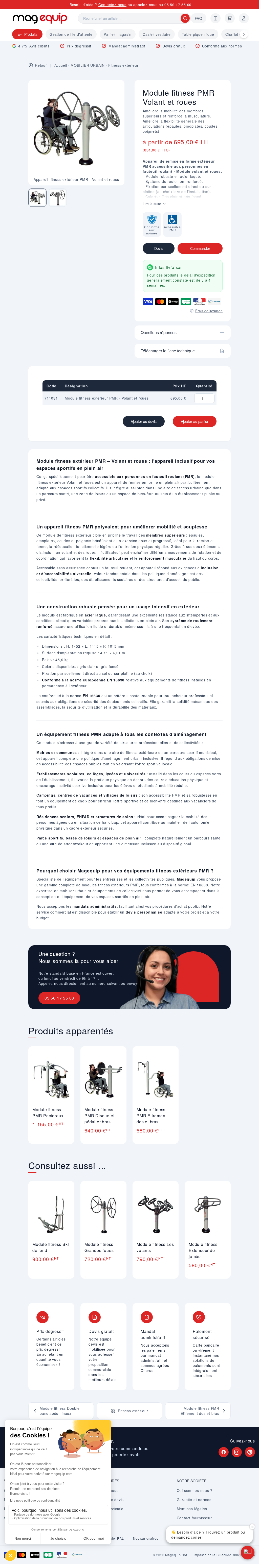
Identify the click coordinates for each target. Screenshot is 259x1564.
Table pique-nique (198, 34)
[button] (247, 1552)
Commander (200, 248)
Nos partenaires (145, 1538)
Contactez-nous (112, 4)
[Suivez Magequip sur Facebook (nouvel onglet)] (224, 1452)
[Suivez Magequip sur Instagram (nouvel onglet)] (237, 1452)
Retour (41, 65)
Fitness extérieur (123, 65)
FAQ (198, 18)
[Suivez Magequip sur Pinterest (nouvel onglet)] (250, 1452)
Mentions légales (192, 1508)
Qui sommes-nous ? (195, 1490)
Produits (30, 34)
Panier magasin (118, 34)
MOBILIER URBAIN (88, 65)
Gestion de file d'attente (71, 34)
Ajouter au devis (144, 421)
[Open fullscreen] (116, 88)
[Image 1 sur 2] (37, 197)
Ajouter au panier (194, 421)
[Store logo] (40, 18)
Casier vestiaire (157, 34)
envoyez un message (145, 983)
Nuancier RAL (113, 1538)
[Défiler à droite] (244, 34)
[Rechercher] (185, 18)
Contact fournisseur (194, 1517)
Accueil (60, 65)
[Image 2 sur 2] (58, 197)
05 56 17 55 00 (177, 4)
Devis (158, 248)
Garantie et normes (194, 1499)
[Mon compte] (244, 18)
